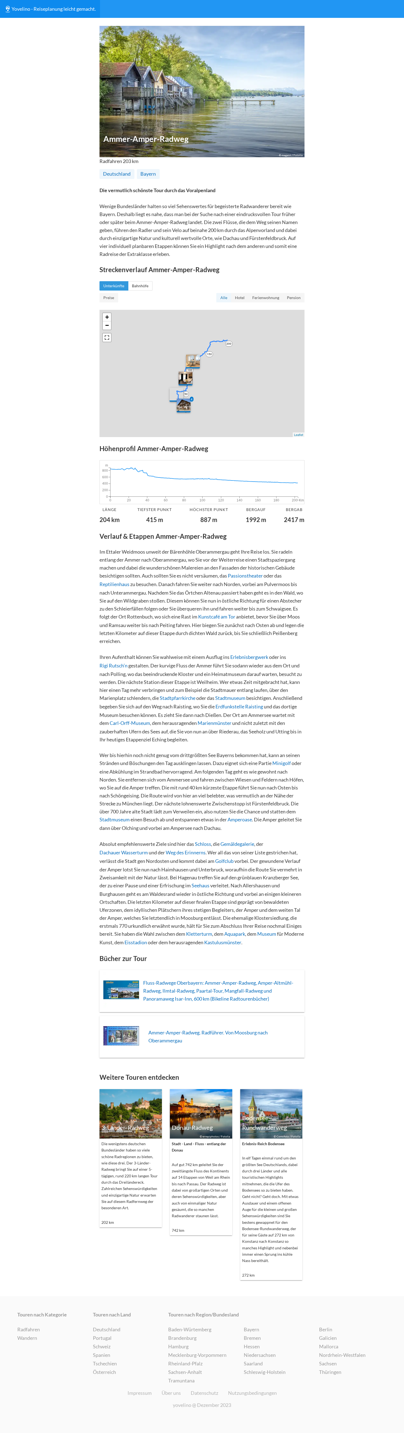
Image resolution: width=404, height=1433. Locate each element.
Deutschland (117, 174)
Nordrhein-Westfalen (342, 1355)
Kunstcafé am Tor (216, 617)
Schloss (203, 844)
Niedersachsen (260, 1355)
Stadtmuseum (230, 698)
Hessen (252, 1346)
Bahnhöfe (140, 286)
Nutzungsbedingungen (252, 1393)
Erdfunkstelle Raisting (239, 706)
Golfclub (224, 861)
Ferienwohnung (265, 298)
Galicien (328, 1338)
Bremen (252, 1338)
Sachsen (328, 1363)
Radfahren (28, 1329)
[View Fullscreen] (107, 337)
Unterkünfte (113, 286)
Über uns (171, 1393)
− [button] (107, 325)
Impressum (140, 1393)
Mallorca (328, 1346)
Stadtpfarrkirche (177, 698)
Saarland (253, 1363)
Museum (266, 934)
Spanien (101, 1355)
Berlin (325, 1329)
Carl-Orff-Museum (130, 723)
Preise (108, 298)
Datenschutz (204, 1393)
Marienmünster (214, 723)
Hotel (240, 298)
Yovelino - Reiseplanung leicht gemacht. (54, 9)
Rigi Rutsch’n (113, 665)
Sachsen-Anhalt (185, 1372)
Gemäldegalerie (237, 844)
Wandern (27, 1338)
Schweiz (101, 1346)
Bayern (148, 174)
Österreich (104, 1372)
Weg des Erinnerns (186, 852)
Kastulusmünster (222, 942)
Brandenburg (182, 1338)
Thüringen (330, 1372)
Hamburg (178, 1346)
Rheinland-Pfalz (185, 1363)
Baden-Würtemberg (189, 1329)
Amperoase (240, 819)
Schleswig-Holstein (265, 1372)
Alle (223, 298)
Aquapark (234, 934)
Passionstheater (245, 576)
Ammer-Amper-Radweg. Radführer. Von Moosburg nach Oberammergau (208, 1036)
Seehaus (200, 885)
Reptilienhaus (114, 584)
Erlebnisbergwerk (249, 657)
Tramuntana (181, 1380)
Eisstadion (135, 942)
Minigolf (281, 763)
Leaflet (298, 434)
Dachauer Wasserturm (123, 852)
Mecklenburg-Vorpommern (197, 1355)
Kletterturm (199, 934)
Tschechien (105, 1363)
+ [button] (107, 317)
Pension (294, 298)
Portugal (102, 1338)
